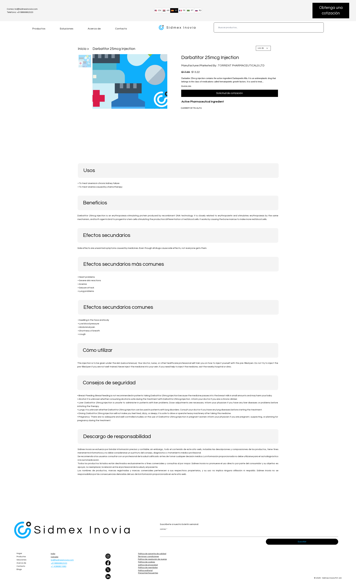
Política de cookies (146, 562)
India (53, 554)
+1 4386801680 (58, 566)
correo (163, 529)
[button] (330, 10)
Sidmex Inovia (181, 27)
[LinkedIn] (108, 576)
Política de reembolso (148, 568)
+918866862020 (59, 563)
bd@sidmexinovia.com (26, 9)
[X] (108, 569)
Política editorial (145, 570)
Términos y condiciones (148, 556)
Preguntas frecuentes (148, 573)
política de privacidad (148, 565)
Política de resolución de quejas (152, 559)
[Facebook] (108, 563)
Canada (54, 557)
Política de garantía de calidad (152, 554)
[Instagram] (108, 556)
